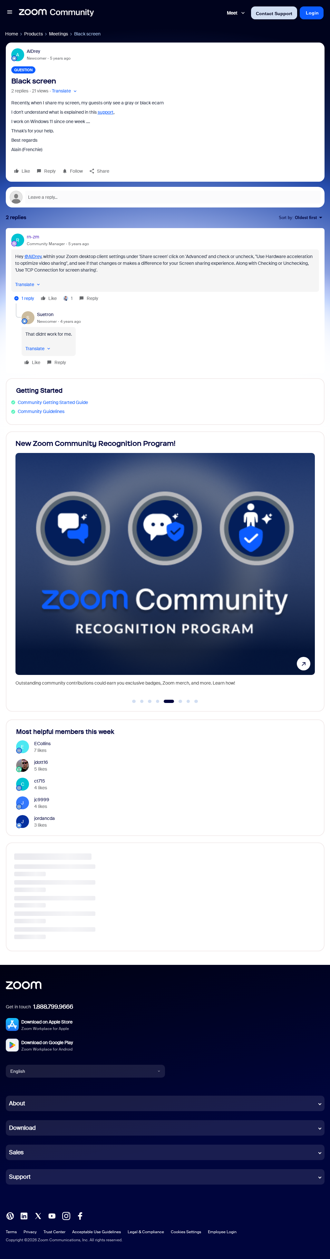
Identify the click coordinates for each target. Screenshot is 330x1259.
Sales (16, 1152)
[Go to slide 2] (142, 701)
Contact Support (274, 13)
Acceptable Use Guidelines (96, 1232)
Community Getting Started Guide (53, 402)
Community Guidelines (41, 411)
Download (22, 1128)
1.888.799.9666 (53, 1007)
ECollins (42, 743)
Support (20, 1177)
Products (33, 34)
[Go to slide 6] (176, 701)
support (105, 112)
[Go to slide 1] (134, 701)
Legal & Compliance (146, 1232)
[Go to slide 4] (157, 701)
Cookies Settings (186, 1232)
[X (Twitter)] (38, 1215)
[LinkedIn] (24, 1215)
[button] (10, 13)
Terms (11, 1232)
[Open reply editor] (165, 197)
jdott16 (41, 762)
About (17, 1103)
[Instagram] (66, 1215)
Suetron (45, 314)
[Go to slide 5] (166, 701)
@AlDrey (32, 256)
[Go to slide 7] (188, 701)
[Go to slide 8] (196, 701)
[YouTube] (52, 1215)
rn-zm (33, 237)
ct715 (39, 781)
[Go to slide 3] (150, 701)
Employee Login (222, 1232)
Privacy (30, 1232)
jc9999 (41, 799)
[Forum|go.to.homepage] (56, 13)
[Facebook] (80, 1215)
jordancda (44, 818)
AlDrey (33, 51)
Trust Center (54, 1232)
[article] (165, 268)
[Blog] (10, 1215)
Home (11, 34)
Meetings (58, 34)
